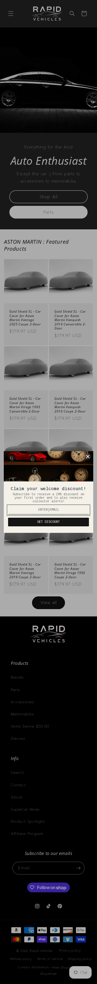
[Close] (88, 456)
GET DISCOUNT (48, 522)
